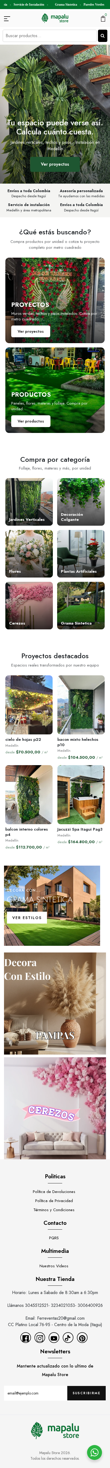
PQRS (54, 1238)
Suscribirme (86, 1393)
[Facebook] (25, 1337)
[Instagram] (39, 1337)
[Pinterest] (82, 1337)
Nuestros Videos (54, 1266)
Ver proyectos (55, 164)
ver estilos (27, 917)
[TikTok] (68, 1337)
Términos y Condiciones (53, 1210)
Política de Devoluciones (54, 1192)
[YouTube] (54, 1337)
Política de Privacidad (54, 1201)
